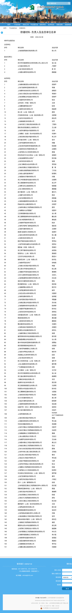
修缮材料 (22, 28)
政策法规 (60, 25)
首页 (8, 25)
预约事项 (58, 581)
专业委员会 (34, 25)
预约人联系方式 (56, 573)
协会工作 (26, 25)
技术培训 (51, 25)
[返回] (2, 32)
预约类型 (58, 577)
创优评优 (43, 25)
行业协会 (17, 25)
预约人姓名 (57, 570)
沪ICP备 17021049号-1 (41, 597)
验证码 (59, 584)
